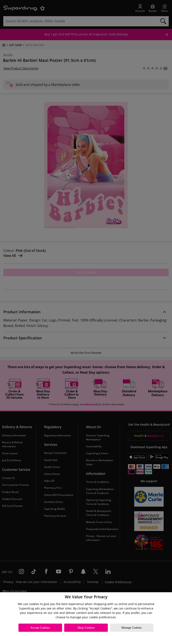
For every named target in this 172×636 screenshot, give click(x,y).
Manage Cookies (131, 627)
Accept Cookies (40, 627)
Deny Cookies (86, 627)
